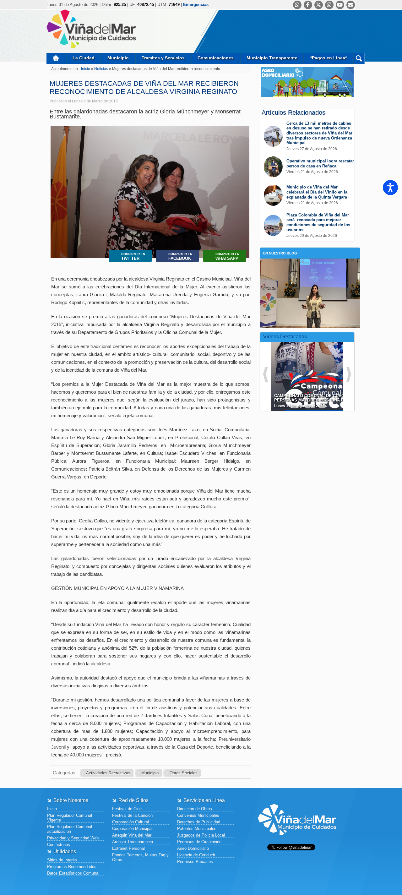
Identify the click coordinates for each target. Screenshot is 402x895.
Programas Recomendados (71, 866)
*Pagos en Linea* (328, 57)
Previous (57, 185)
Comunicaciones (216, 57)
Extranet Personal (128, 848)
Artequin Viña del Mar (131, 835)
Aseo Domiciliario (193, 848)
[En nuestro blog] (310, 268)
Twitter (133, 256)
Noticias (101, 69)
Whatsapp (227, 256)
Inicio (56, 58)
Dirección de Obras (194, 808)
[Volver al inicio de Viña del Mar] (297, 840)
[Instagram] (329, 5)
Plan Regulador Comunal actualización (69, 829)
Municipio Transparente (272, 57)
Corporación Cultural (130, 822)
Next (243, 185)
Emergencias (196, 4)
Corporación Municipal (132, 828)
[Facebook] (308, 5)
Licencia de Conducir (196, 855)
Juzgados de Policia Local (201, 835)
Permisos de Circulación (199, 841)
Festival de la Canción (132, 815)
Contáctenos (58, 844)
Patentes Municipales (196, 828)
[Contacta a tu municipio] (350, 5)
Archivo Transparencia (132, 841)
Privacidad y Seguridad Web (73, 838)
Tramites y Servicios (163, 57)
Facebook (180, 256)
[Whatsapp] (297, 5)
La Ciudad (84, 57)
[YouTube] (340, 5)
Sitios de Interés (62, 860)
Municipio (118, 57)
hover (318, 372)
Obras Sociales (184, 773)
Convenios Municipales (198, 815)
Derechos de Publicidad (198, 822)
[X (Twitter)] (318, 5)
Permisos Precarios (195, 861)
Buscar (358, 58)
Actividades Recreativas (108, 773)
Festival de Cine (127, 808)
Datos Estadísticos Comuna (72, 873)
